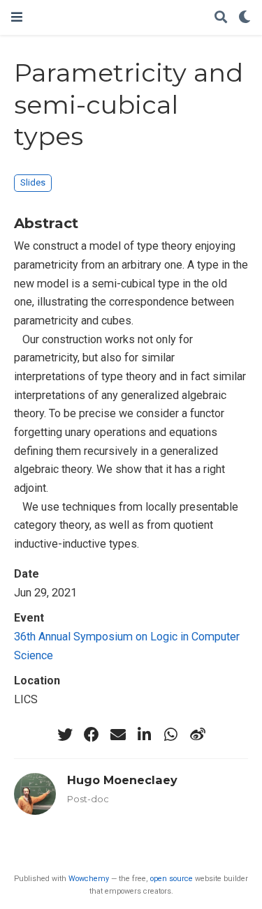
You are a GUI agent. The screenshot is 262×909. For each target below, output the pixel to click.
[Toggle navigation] (16, 17)
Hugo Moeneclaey (122, 780)
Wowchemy (88, 878)
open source (171, 878)
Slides (32, 182)
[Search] (220, 18)
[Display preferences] (244, 18)
